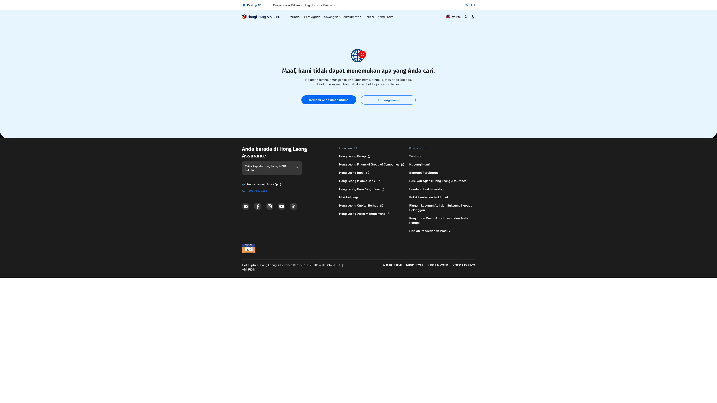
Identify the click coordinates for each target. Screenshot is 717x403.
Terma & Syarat (438, 264)
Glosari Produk (392, 264)
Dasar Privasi (414, 264)
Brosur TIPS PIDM (464, 264)
